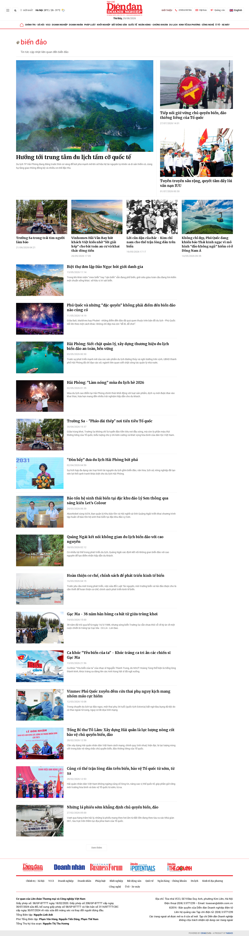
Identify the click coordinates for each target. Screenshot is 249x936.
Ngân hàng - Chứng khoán (153, 24)
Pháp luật (90, 24)
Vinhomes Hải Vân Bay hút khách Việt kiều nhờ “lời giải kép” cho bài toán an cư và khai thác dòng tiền (95, 244)
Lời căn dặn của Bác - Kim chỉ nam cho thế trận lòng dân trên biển (151, 242)
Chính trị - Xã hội (34, 24)
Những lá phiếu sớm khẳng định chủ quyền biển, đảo (112, 807)
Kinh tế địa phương (189, 24)
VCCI (48, 24)
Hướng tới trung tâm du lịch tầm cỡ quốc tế (73, 157)
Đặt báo (203, 10)
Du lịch (173, 24)
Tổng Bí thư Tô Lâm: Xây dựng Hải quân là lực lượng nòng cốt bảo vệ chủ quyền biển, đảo (120, 732)
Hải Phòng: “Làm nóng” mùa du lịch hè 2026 (105, 382)
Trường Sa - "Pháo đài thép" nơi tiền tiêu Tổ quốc (109, 421)
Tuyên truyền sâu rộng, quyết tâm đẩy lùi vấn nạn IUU (196, 183)
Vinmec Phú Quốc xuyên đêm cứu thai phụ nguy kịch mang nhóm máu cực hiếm (118, 693)
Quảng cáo (219, 10)
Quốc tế (132, 24)
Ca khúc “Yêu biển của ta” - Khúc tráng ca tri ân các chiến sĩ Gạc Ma (119, 655)
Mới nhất (28, 10)
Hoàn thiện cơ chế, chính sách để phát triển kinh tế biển (115, 575)
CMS (206, 933)
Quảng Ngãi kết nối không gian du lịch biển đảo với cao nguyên (115, 539)
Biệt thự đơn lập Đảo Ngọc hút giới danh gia (105, 267)
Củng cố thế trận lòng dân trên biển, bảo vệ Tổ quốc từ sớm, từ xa (120, 770)
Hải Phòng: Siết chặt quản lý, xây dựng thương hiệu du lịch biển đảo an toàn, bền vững (118, 346)
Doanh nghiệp (60, 24)
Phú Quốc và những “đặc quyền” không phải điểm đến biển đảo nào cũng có (121, 307)
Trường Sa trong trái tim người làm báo (40, 240)
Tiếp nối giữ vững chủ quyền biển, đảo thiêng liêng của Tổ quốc (193, 115)
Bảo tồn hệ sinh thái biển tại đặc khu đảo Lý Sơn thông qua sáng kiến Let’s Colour (117, 500)
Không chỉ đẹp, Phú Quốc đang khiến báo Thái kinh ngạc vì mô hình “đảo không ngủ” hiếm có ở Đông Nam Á (207, 244)
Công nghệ (208, 24)
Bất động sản (119, 24)
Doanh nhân (76, 24)
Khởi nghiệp (103, 24)
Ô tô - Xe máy (222, 24)
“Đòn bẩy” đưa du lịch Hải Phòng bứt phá (102, 460)
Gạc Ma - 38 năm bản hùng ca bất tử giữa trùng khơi (112, 614)
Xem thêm (96, 847)
